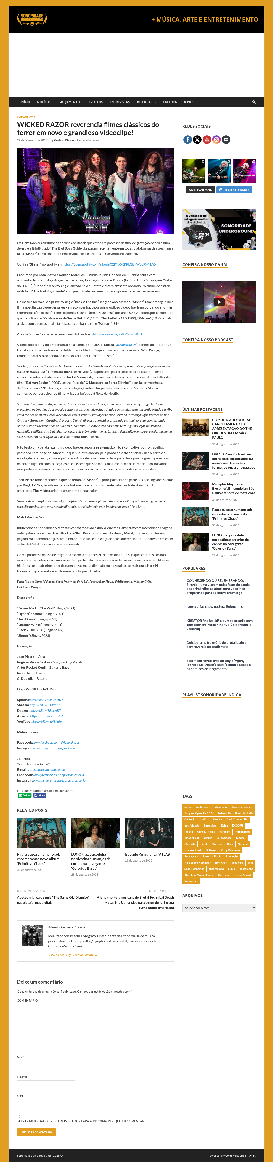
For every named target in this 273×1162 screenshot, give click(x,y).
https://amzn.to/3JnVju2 (47, 716)
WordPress (231, 1155)
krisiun (207, 838)
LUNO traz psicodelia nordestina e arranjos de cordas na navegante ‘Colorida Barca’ (91, 861)
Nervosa (243, 844)
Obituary (211, 850)
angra (188, 807)
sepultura (237, 862)
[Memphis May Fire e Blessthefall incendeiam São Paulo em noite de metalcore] (195, 484)
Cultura (170, 102)
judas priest (191, 838)
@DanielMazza (126, 344)
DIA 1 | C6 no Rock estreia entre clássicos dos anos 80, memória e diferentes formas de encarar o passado (233, 460)
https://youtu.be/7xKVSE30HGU (117, 334)
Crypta (217, 819)
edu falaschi (191, 825)
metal (203, 844)
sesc (250, 862)
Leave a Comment (88, 140)
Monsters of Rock (222, 844)
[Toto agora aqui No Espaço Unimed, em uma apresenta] (244, 170)
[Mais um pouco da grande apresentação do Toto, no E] (219, 170)
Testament (246, 868)
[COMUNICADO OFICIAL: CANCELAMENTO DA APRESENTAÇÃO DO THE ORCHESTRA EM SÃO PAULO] (195, 420)
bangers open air (242, 807)
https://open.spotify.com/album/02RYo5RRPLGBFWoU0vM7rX (109, 264)
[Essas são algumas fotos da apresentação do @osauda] (193, 170)
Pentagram (191, 856)
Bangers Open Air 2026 (199, 813)
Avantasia (221, 807)
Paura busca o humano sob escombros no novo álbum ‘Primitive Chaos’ (38, 859)
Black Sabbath (244, 813)
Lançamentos (69, 102)
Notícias (44, 102)
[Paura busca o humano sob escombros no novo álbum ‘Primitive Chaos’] (41, 835)
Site (20, 1096)
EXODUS (237, 825)
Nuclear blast (192, 850)
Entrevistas (120, 102)
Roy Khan (221, 862)
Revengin (232, 856)
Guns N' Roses (206, 831)
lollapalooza (224, 838)
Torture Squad (242, 875)
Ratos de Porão (212, 856)
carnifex (204, 819)
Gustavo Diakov (64, 140)
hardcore (224, 831)
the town (223, 875)
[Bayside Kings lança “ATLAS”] (149, 835)
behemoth (224, 813)
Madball (241, 838)
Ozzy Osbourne (230, 850)
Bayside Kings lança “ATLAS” (148, 854)
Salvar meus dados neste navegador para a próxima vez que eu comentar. (81, 1121)
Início (25, 102)
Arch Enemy (203, 807)
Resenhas (144, 102)
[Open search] (254, 102)
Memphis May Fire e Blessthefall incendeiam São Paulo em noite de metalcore (233, 488)
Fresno (188, 831)
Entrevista (210, 825)
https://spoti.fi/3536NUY (46, 699)
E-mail (23, 1076)
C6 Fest (189, 819)
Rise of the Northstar (197, 862)
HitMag (250, 1155)
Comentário (28, 1000)
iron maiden (242, 831)
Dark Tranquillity (237, 819)
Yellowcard (191, 881)
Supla (231, 868)
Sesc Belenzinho (194, 868)
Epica (224, 825)
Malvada (189, 844)
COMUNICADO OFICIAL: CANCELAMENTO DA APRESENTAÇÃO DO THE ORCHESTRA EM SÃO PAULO (232, 428)
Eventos (96, 102)
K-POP (188, 102)
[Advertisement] (136, 65)
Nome (23, 1057)
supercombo (216, 868)
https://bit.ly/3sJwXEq (45, 705)
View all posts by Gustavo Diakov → (73, 955)
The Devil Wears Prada (198, 875)
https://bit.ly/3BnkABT (45, 710)
